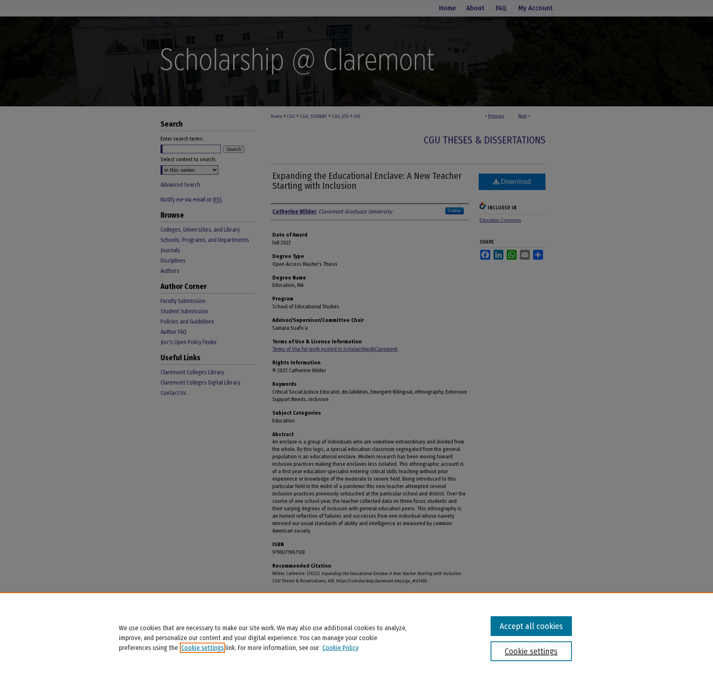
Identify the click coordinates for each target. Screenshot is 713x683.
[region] (356, 637)
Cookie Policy (340, 648)
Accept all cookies (531, 626)
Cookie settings (202, 648)
